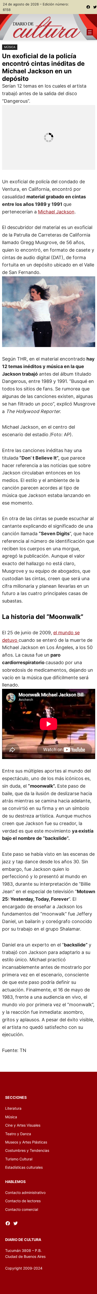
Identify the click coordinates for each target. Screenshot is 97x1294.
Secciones (16, 1097)
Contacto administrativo (25, 1192)
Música (9, 47)
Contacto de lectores (23, 1201)
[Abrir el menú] (90, 32)
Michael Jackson (56, 211)
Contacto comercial (21, 1209)
